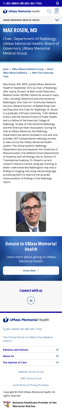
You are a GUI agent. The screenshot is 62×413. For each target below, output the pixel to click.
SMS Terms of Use (31, 378)
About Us (8, 356)
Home (6, 69)
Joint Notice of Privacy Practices (31, 385)
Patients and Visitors (15, 349)
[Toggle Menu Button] (57, 20)
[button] (57, 350)
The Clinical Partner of (27, 339)
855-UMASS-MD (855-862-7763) (24, 3)
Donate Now (37, 271)
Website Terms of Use (31, 371)
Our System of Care (15, 362)
